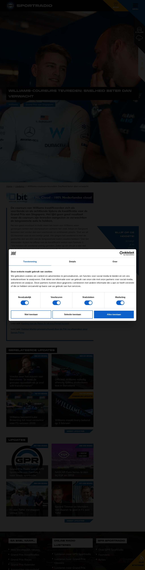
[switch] (57, 302)
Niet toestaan (31, 314)
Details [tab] (72, 261)
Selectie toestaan (72, 314)
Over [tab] (115, 261)
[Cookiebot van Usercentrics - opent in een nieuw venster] (121, 253)
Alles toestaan (114, 314)
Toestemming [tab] (30, 261)
